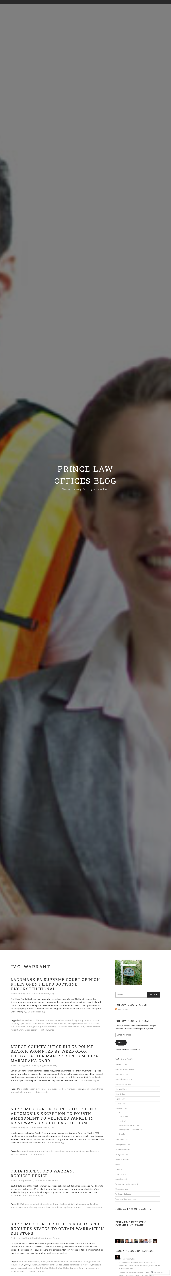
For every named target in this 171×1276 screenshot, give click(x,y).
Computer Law (121, 1074)
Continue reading (37, 1011)
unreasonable (92, 1268)
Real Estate (120, 1174)
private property (48, 1026)
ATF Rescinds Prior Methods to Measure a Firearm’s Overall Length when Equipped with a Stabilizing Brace (139, 1265)
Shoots (122, 1134)
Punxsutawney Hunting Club (70, 1026)
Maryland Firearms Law (129, 1125)
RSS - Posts (123, 1009)
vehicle (19, 1092)
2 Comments (47, 1030)
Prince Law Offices (53, 1207)
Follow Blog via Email (133, 1021)
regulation (68, 1207)
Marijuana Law (121, 1154)
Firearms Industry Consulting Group (65, 1020)
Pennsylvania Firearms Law (131, 1130)
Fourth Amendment (69, 1151)
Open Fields (26, 1023)
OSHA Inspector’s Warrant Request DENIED (43, 1173)
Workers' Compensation (126, 1199)
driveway (55, 1151)
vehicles (15, 1154)
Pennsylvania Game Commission (83, 1023)
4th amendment (26, 1020)
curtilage (45, 1151)
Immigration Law (122, 1145)
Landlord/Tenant (122, 1149)
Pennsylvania (60, 1023)
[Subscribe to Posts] (116, 1009)
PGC (13, 1026)
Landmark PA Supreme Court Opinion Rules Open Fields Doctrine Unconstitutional (55, 984)
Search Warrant (93, 1026)
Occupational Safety (27, 1207)
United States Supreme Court (70, 1268)
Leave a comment (94, 1207)
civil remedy (75, 1261)
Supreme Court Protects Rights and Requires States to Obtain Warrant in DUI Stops (57, 1229)
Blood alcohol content (58, 1261)
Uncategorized (121, 1189)
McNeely (87, 1264)
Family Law (120, 1104)
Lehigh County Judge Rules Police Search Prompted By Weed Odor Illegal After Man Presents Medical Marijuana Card (56, 1053)
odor (80, 1089)
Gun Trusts (123, 1117)
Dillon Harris (41, 1020)
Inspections (83, 1204)
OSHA (40, 1207)
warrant (14, 1030)
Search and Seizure (89, 1151)
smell (93, 1089)
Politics (118, 1169)
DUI (22, 1264)
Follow (121, 1042)
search (86, 1089)
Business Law (121, 1064)
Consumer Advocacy (124, 1084)
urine (13, 1271)
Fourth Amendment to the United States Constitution (56, 1264)
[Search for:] (137, 995)
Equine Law (120, 1099)
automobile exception (29, 1151)
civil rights (41, 1089)
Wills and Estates (123, 1194)
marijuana (52, 1089)
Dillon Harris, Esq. (45, 993)
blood (43, 1261)
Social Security (122, 1179)
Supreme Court (33, 1268)
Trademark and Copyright (126, 1184)
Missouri (96, 1264)
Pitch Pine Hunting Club (27, 1026)
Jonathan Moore (50, 1180)
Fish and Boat (121, 1140)
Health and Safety (68, 1204)
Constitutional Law (123, 1079)
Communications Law (125, 1069)
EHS (20, 1204)
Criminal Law (121, 1089)
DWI (27, 1264)
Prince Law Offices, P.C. (133, 1208)
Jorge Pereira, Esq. (48, 1065)
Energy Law (120, 1094)
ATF (120, 1112)
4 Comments (42, 1092)
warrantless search (28, 1030)
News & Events (122, 1159)
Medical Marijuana (68, 1089)
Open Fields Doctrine (43, 1023)
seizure (21, 1268)
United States (48, 1268)
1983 (20, 1261)
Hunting (122, 1121)
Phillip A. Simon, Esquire (48, 1238)
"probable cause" (26, 1089)
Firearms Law (121, 1109)
